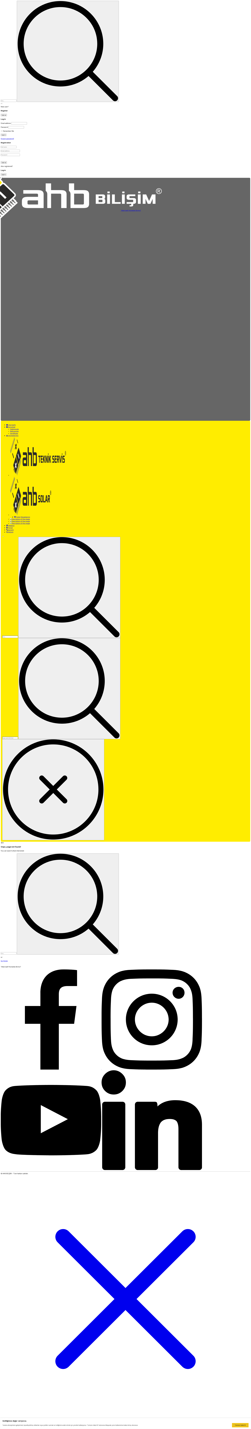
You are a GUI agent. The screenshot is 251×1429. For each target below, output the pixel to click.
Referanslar (14, 431)
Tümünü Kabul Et (240, 1425)
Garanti (11, 530)
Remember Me (8, 131)
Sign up (4, 115)
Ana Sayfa (12, 425)
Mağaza (11, 526)
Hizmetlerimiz (13, 436)
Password (4, 127)
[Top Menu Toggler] (3, 536)
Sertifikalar (14, 433)
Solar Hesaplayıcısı (23, 517)
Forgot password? (7, 139)
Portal (10, 528)
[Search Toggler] (1, 103)
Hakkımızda (14, 429)
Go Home (4, 961)
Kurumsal (11, 427)
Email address (6, 123)
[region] (125, 1423)
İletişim (10, 532)
